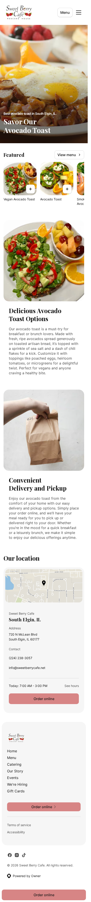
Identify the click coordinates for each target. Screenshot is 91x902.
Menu (65, 12)
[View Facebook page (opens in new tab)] (9, 855)
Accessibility (16, 832)
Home (12, 751)
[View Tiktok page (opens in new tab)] (24, 855)
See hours (71, 686)
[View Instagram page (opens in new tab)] (16, 855)
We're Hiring (17, 784)
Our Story (15, 771)
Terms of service (19, 825)
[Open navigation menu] (78, 12)
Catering (14, 764)
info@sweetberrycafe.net (27, 669)
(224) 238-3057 (20, 659)
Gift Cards (16, 791)
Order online (44, 699)
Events (12, 777)
